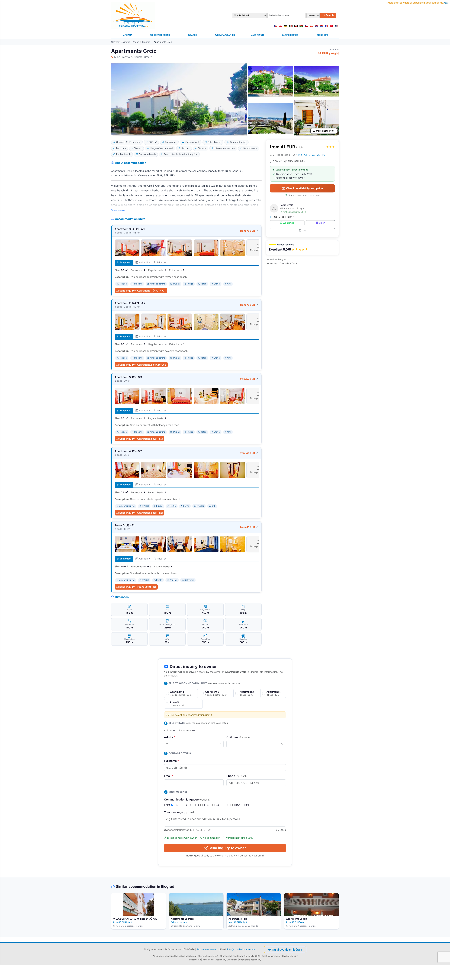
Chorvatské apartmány (250, 959)
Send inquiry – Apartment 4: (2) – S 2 (141, 512)
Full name (171, 760)
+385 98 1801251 (284, 216)
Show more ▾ (118, 210)
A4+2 (299, 154)
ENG (167, 805)
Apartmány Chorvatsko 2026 (246, 956)
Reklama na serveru (207, 949)
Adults (169, 737)
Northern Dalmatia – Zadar (125, 42)
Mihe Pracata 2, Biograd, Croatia (133, 56)
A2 (313, 154)
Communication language (187, 799)
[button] (302, 247)
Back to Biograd (278, 259)
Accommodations (160, 34)
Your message (179, 812)
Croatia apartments (271, 956)
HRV (237, 805)
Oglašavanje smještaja (287, 949)
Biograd (146, 42)
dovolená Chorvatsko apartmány (180, 956)
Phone (236, 776)
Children (238, 737)
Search (329, 15)
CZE (178, 805)
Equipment (125, 262)
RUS (227, 805)
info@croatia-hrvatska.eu (241, 949)
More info (323, 34)
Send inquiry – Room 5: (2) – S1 (137, 586)
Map (303, 230)
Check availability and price (304, 188)
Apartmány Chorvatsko (226, 959)
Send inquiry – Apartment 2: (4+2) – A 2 (142, 364)
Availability (144, 262)
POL (247, 805)
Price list (161, 262)
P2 (323, 154)
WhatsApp (288, 223)
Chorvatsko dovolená (208, 956)
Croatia (127, 34)
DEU (188, 805)
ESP (207, 805)
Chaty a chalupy (290, 956)
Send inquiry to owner (227, 848)
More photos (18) (325, 130)
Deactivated (195, 959)
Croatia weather (225, 34)
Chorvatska (225, 956)
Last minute (257, 34)
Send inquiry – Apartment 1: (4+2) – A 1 (142, 290)
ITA (197, 805)
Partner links (208, 959)
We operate (158, 956)
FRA (217, 805)
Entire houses (290, 34)
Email (168, 776)
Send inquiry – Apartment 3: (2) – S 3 (141, 438)
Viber (322, 223)
